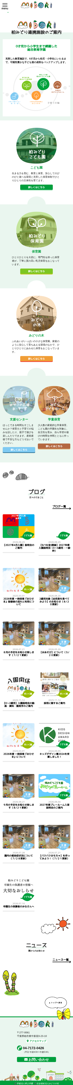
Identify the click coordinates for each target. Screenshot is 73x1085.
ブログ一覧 (59, 506)
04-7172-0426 (33, 1048)
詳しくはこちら (36, 187)
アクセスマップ (38, 1041)
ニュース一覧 (60, 960)
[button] (5, 5)
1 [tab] (8, 12)
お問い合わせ (39, 1059)
